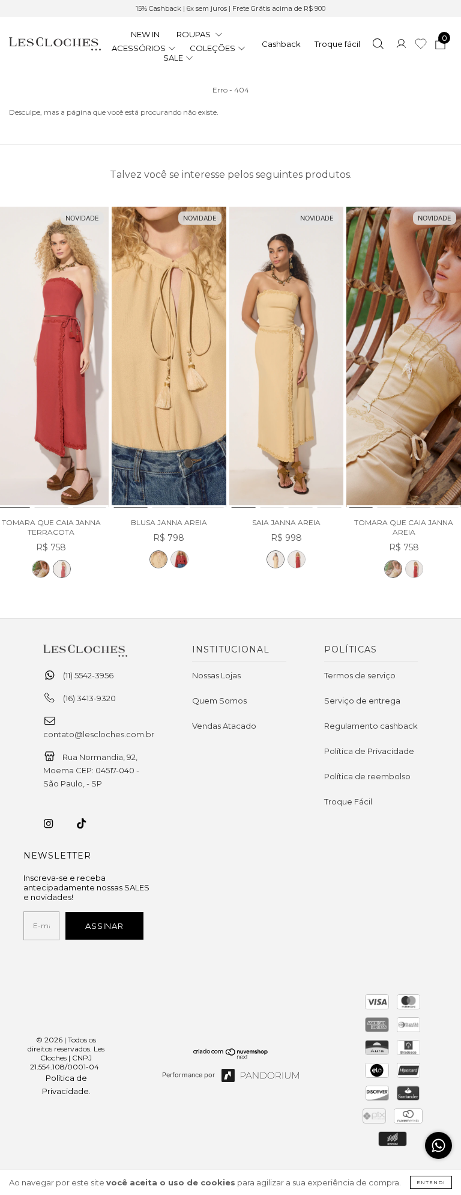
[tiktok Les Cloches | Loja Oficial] (88, 824)
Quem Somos (219, 700)
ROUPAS (194, 34)
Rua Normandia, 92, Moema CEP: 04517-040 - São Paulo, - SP (91, 770)
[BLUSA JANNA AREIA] (169, 358)
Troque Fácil (348, 801)
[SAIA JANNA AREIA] (286, 358)
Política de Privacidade (369, 751)
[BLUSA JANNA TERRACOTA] (179, 559)
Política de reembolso (367, 776)
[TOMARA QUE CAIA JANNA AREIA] (41, 569)
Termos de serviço (360, 675)
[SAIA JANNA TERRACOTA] (297, 559)
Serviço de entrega (362, 700)
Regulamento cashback (371, 726)
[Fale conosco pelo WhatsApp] (438, 1145)
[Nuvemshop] (230, 1056)
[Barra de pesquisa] (378, 45)
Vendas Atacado (224, 726)
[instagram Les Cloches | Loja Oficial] (55, 824)
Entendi (431, 1182)
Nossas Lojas (216, 675)
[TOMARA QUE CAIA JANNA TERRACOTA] (62, 569)
